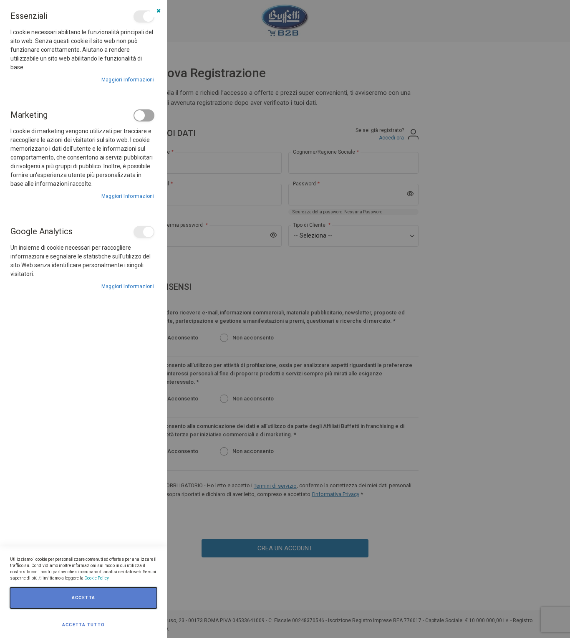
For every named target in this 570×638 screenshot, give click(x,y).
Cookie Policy (96, 578)
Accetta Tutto (83, 625)
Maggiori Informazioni (127, 80)
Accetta (83, 597)
